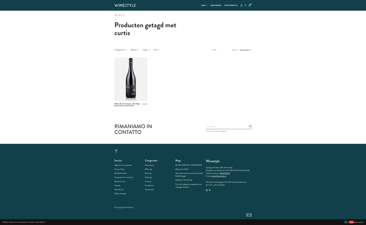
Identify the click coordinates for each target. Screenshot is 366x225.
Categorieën (119, 49)
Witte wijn (148, 169)
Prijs (155, 49)
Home (115, 15)
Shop (203, 5)
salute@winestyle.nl (218, 176)
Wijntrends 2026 (181, 169)
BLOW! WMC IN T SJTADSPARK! (188, 165)
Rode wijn (148, 177)
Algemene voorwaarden (123, 165)
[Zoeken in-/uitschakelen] (245, 5)
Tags (120, 15)
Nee (351, 222)
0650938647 (224, 173)
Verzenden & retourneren (123, 177)
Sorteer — (235, 50)
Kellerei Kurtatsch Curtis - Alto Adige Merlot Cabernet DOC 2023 (127, 104)
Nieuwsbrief (118, 189)
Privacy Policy (119, 169)
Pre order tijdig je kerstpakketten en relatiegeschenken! (188, 186)
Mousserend (149, 165)
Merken (134, 49)
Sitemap (117, 185)
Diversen (148, 181)
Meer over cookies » (359, 222)
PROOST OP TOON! (183, 180)
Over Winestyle (231, 5)
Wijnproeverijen (120, 193)
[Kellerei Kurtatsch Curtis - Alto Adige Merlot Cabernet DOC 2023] (130, 79)
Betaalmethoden (120, 173)
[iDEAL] (249, 216)
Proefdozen (149, 185)
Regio (145, 49)
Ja (346, 222)
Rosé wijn (148, 173)
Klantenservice (119, 181)
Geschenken (215, 5)
